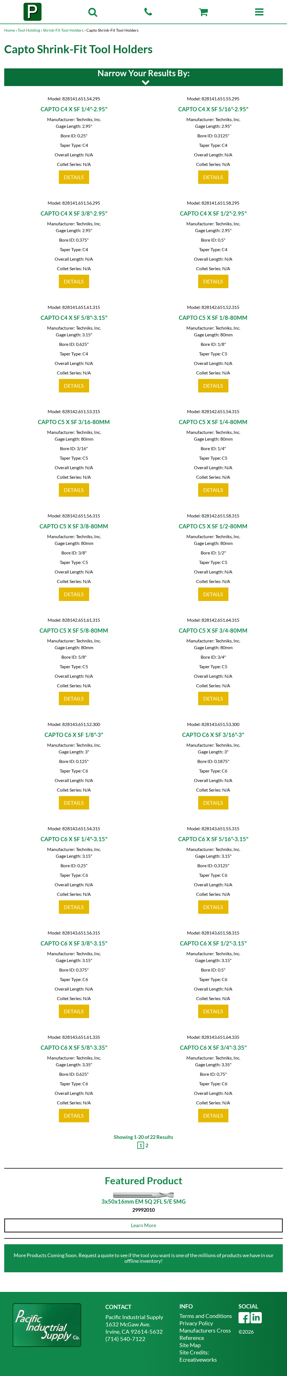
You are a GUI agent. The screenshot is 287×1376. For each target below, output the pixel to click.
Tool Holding (29, 30)
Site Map (190, 1345)
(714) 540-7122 (125, 1338)
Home (9, 30)
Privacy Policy (196, 1323)
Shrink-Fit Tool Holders (63, 30)
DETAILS (74, 177)
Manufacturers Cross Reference (205, 1334)
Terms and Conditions (205, 1315)
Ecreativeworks (198, 1359)
